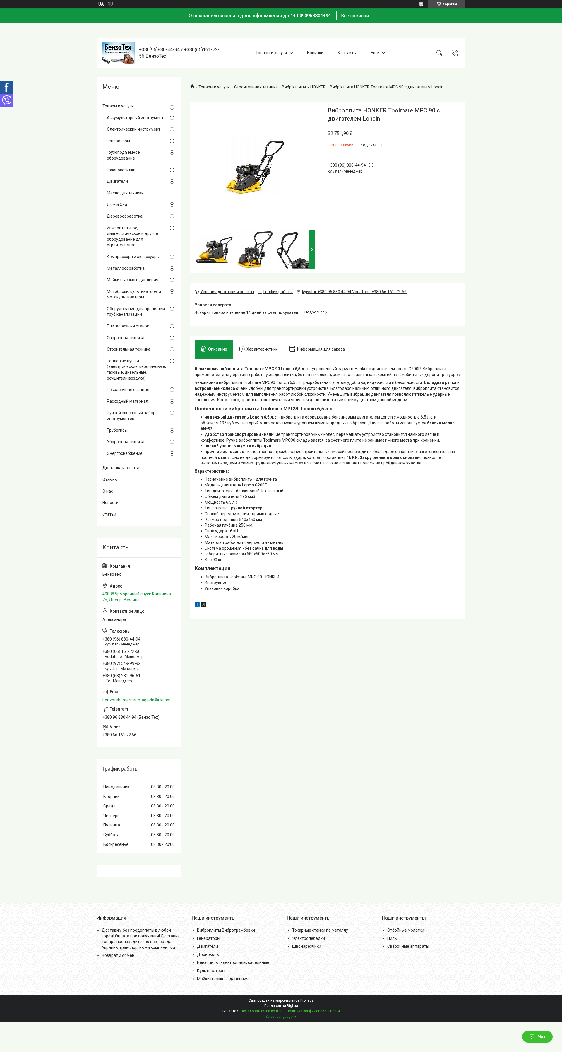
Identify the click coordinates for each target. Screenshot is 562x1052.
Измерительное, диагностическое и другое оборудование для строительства (132, 236)
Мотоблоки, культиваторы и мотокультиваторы (134, 294)
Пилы (392, 938)
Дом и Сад (117, 204)
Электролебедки (308, 938)
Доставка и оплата (120, 467)
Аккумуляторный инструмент (135, 117)
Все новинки (355, 15)
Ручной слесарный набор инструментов (131, 415)
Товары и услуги (271, 52)
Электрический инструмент (133, 129)
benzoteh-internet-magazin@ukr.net (136, 700)
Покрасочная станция (128, 389)
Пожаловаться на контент (262, 1011)
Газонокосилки (121, 170)
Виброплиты (294, 87)
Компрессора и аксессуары (133, 256)
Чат (542, 1036)
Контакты (347, 52)
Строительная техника (256, 87)
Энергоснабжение (125, 453)
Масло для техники (125, 193)
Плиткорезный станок (128, 326)
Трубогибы (117, 430)
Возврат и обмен (118, 955)
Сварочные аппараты (408, 946)
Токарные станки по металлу (320, 930)
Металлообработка (126, 268)
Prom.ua (307, 1000)
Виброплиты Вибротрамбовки (226, 930)
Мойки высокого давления (132, 279)
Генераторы (118, 141)
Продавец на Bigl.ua (281, 1006)
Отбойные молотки (405, 930)
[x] (203, 605)
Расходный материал (127, 401)
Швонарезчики (306, 946)
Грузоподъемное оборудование (123, 155)
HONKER (318, 87)
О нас (107, 491)
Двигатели (117, 181)
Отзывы (110, 479)
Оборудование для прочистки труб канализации (136, 311)
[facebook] (197, 605)
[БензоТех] (118, 53)
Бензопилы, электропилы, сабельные (233, 962)
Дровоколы (208, 954)
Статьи (109, 514)
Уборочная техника (125, 441)
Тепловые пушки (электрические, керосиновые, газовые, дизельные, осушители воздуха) (136, 369)
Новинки (315, 52)
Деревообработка (125, 216)
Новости (110, 502)
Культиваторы (211, 970)
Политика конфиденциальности (313, 1011)
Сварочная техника (125, 337)
